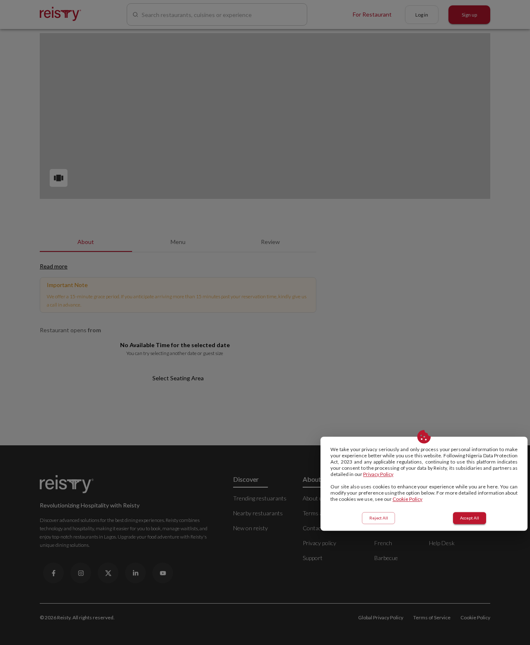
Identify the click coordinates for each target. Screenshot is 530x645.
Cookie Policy (407, 499)
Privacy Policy (378, 474)
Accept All (469, 517)
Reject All (378, 517)
